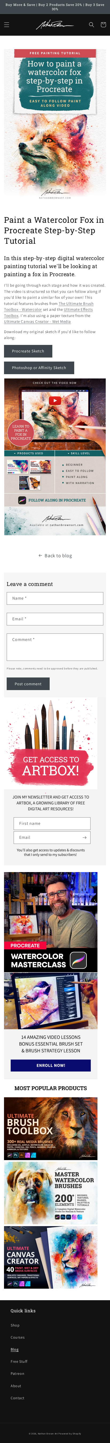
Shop (15, 1325)
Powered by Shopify (69, 1433)
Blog (14, 1349)
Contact (17, 1397)
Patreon (17, 1373)
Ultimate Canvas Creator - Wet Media (37, 321)
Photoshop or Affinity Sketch (39, 367)
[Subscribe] (84, 837)
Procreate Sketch (28, 351)
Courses (18, 1337)
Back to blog (58, 555)
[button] (7, 25)
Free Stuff (19, 1361)
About (16, 1385)
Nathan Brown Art (48, 1433)
